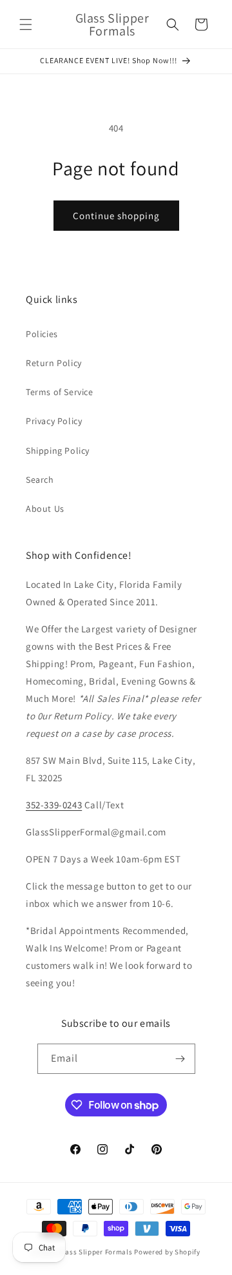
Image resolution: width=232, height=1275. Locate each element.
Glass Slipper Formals (95, 1251)
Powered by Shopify (167, 1251)
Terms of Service (59, 392)
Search (40, 479)
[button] (26, 24)
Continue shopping (116, 215)
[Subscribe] (180, 1059)
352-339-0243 (54, 805)
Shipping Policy (58, 450)
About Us (45, 508)
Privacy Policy (54, 421)
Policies (42, 334)
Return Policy (54, 363)
